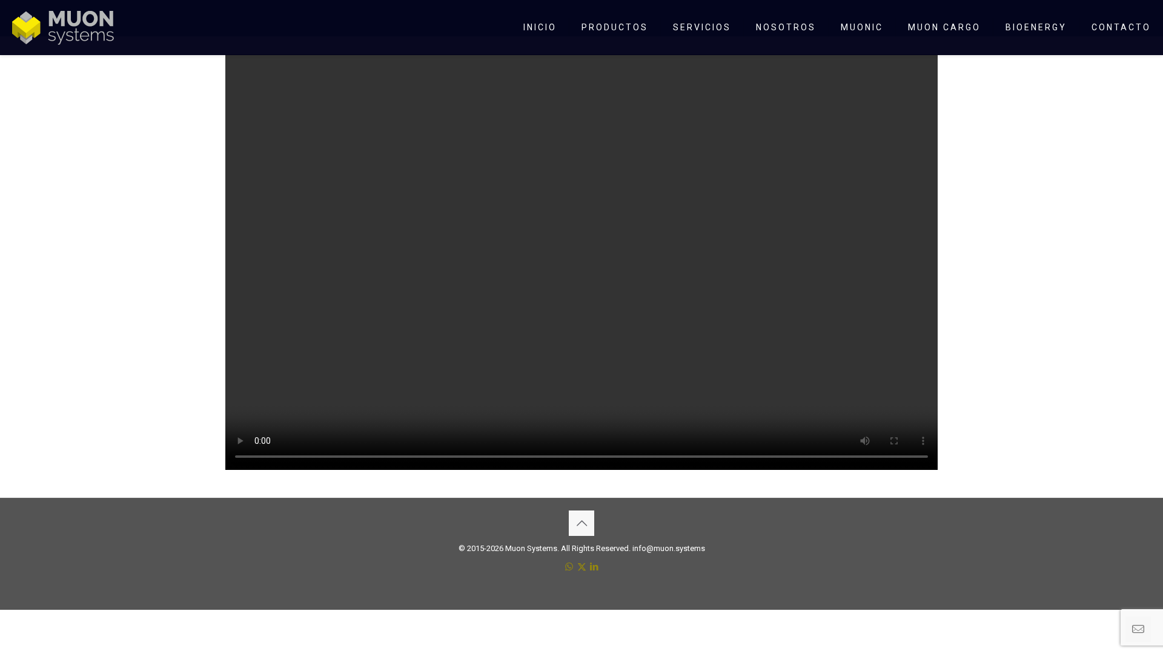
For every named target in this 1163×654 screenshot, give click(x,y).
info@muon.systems (668, 548)
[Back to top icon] (581, 523)
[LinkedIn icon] (594, 566)
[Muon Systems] (63, 27)
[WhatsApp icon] (569, 566)
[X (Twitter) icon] (581, 566)
